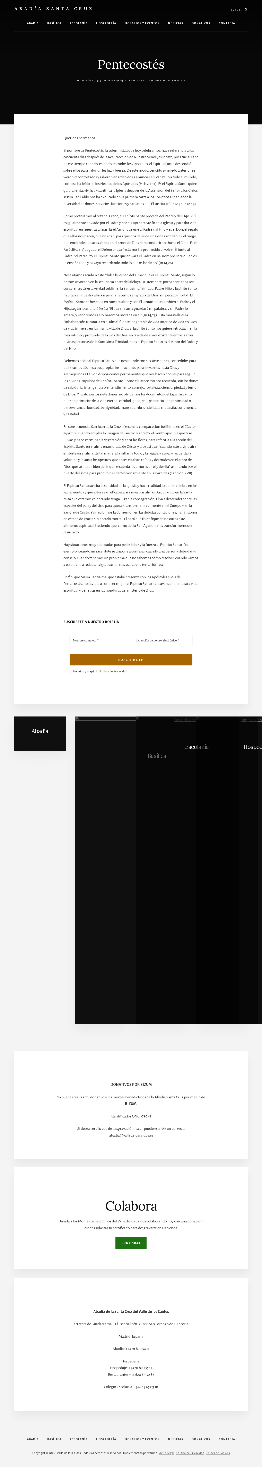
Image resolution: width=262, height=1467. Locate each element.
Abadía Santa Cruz (54, 8)
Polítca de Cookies (218, 1453)
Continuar (131, 1243)
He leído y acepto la (99, 671)
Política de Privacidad (113, 671)
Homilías (85, 80)
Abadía (40, 731)
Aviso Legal (166, 1453)
